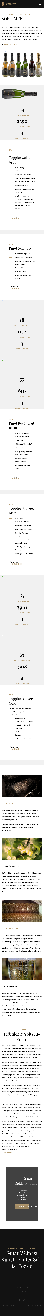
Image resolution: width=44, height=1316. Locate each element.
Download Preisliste (10, 44)
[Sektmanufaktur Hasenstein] (10, 4)
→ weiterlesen (7, 1152)
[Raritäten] (22, 788)
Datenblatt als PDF (16, 219)
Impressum (22, 1284)
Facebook (22, 1291)
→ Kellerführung (10, 928)
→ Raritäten (7, 803)
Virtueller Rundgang (23, 1207)
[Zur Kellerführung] (22, 913)
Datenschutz (22, 1288)
